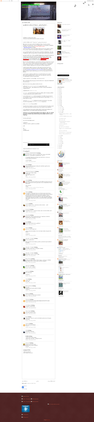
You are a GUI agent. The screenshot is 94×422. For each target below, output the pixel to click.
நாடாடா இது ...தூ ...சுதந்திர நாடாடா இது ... (66, 41)
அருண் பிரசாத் (28, 271)
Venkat (27, 330)
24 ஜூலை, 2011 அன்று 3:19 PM (31, 313)
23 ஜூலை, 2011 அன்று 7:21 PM (31, 282)
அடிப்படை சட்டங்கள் (30, 100)
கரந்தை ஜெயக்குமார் (61, 188)
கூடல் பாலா (27, 203)
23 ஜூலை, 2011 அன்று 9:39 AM (31, 206)
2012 (59, 103)
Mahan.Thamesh (28, 258)
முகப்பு (37, 381)
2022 (59, 90)
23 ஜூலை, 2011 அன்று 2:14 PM (31, 235)
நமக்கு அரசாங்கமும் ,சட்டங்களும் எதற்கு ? (65, 132)
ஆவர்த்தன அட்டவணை (33, 90)
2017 (59, 96)
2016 (59, 97)
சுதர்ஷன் (27, 164)
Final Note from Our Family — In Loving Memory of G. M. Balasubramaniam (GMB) (64, 237)
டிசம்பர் (60, 106)
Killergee (59, 212)
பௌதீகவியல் (35, 86)
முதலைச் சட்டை (65, 189)
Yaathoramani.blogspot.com (30, 171)
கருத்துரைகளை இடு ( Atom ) (31, 383)
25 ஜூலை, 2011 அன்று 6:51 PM (31, 339)
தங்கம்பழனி (60, 282)
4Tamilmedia (28, 299)
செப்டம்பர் (60, 109)
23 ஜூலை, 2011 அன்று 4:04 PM (31, 255)
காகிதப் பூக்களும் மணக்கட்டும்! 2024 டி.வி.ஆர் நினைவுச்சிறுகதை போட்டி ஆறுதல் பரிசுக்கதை (67, 229)
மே (59, 137)
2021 (59, 91)
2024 (59, 88)
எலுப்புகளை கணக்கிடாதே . (63, 130)
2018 (59, 94)
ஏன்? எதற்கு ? (25, 92)
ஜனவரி (60, 143)
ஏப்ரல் (60, 138)
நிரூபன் (27, 316)
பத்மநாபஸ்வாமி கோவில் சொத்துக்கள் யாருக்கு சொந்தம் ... (64, 122)
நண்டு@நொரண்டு (30, 4)
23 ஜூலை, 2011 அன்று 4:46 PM (31, 262)
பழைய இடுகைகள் (51, 381)
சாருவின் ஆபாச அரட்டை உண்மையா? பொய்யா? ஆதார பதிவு (35, 187)
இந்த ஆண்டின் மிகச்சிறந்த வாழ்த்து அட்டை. (66, 35)
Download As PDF (26, 142)
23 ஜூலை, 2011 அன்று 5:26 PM (31, 268)
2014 (59, 100)
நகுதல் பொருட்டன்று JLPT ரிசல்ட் (62, 256)
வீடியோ (32, 96)
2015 (59, 99)
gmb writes (60, 235)
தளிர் (59, 227)
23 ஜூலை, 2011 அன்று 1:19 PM (31, 218)
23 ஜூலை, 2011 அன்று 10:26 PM (31, 296)
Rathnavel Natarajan (29, 285)
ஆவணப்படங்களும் (28, 103)
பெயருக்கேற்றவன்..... (61, 170)
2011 (59, 105)
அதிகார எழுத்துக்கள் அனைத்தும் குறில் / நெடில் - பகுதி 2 (66, 249)
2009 (59, 146)
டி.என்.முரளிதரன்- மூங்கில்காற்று (63, 239)
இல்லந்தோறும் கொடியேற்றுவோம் (65, 198)
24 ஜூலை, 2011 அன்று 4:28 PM (31, 320)
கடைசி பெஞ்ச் (65, 240)
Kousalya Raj (28, 209)
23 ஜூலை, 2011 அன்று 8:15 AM (31, 161)
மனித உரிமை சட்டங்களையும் (37, 101)
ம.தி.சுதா (27, 180)
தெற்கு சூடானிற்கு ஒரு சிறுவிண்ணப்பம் (65, 133)
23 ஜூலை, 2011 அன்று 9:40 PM (31, 290)
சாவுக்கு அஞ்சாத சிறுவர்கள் (66, 24)
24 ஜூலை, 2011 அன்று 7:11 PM (31, 327)
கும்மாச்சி (59, 266)
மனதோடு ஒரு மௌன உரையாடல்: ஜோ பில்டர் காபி (66, 221)
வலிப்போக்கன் (60, 169)
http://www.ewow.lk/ (27, 47)
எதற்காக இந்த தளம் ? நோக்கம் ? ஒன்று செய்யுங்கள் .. (35, 42)
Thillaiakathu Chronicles (62, 204)
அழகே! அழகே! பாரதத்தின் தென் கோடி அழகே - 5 (66, 205)
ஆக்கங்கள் (51, 97)
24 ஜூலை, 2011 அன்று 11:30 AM (31, 307)
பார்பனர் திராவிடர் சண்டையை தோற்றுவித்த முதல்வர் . (66, 30)
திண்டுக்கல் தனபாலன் (61, 247)
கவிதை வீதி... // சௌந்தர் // (30, 238)
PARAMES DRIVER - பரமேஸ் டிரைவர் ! (64, 274)
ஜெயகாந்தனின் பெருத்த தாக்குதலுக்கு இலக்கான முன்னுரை (66, 163)
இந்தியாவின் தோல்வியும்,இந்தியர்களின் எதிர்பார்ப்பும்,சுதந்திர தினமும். (66, 52)
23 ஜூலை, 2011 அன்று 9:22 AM (31, 188)
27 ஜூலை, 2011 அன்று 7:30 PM (31, 347)
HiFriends (27, 325)
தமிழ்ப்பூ (59, 196)
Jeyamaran (27, 323)
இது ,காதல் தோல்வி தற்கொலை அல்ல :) (65, 291)
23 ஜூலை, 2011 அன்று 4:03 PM (31, 249)
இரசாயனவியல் (30, 86)
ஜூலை (60, 112)
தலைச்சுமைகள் (61, 125)
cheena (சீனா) (28, 215)
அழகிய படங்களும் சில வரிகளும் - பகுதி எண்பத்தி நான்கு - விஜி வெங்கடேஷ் (66, 175)
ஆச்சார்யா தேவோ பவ (66, 267)
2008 (59, 148)
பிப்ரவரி (60, 141)
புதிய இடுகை (24, 381)
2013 (59, 102)
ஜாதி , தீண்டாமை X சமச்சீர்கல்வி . (64, 126)
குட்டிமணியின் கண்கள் (62, 118)
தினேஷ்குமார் (28, 293)
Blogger (45, 419)
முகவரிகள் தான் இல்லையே (63, 123)
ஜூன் (60, 135)
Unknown (27, 191)
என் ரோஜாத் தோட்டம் (65, 56)
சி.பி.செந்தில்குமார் (28, 305)
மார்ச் (60, 140)
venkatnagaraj (60, 173)
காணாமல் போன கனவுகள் (62, 258)
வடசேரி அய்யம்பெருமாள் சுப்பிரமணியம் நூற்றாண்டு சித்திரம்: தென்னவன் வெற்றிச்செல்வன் (66, 183)
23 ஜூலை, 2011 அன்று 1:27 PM (31, 224)
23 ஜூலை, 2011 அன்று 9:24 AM (31, 200)
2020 (59, 93)
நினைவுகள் (60, 255)
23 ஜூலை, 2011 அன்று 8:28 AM (31, 168)
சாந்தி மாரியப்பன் (28, 265)
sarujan (27, 279)
